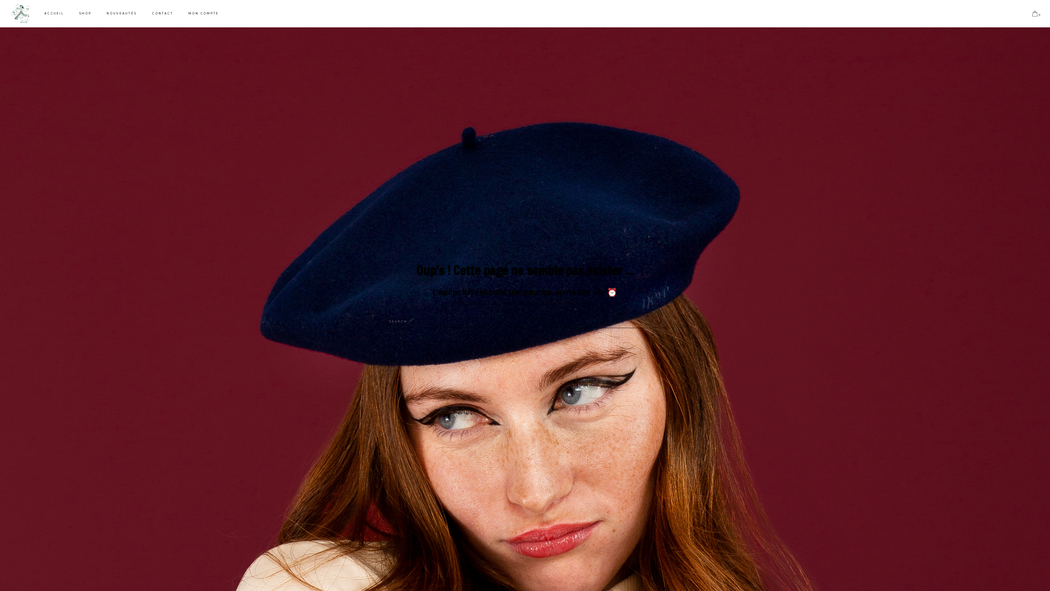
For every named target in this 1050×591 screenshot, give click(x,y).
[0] (1035, 13)
